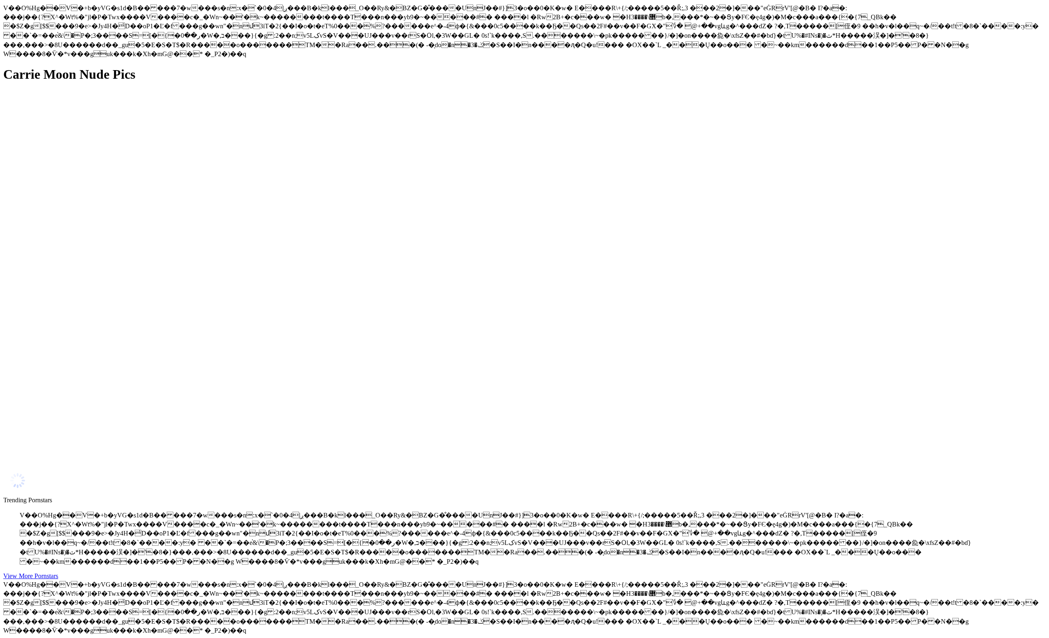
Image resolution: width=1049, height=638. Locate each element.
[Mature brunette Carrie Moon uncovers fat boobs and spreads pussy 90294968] (81, 455)
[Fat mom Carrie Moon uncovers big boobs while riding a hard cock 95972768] (81, 270)
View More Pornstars (30, 575)
